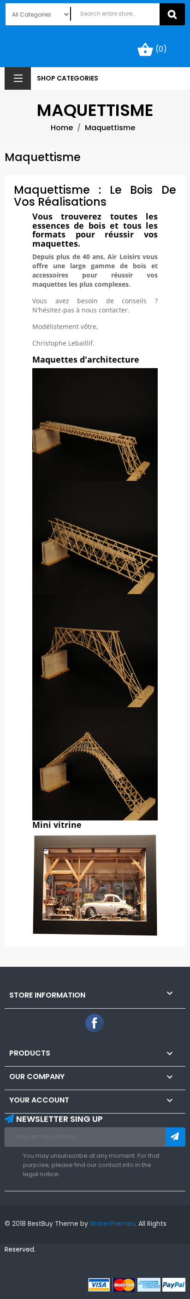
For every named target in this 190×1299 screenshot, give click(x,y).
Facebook (95, 1023)
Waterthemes (111, 1223)
